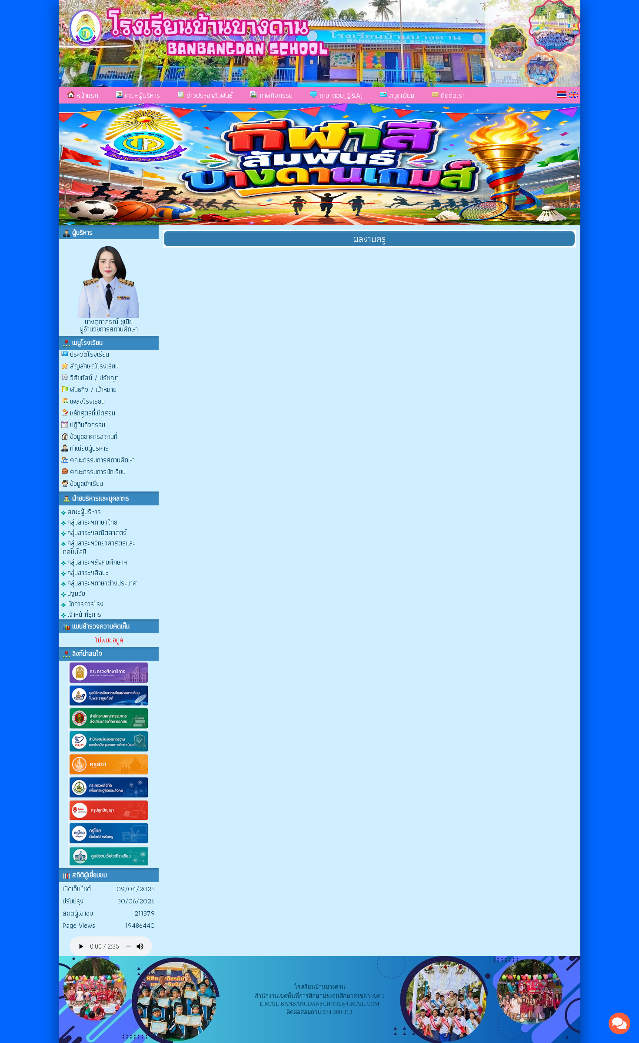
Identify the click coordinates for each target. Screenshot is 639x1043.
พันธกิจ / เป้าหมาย (93, 389)
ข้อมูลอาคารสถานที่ (93, 436)
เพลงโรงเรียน (87, 401)
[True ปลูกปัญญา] (108, 819)
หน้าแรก (86, 95)
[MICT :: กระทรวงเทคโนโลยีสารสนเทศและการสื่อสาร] (108, 797)
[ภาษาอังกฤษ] (573, 94)
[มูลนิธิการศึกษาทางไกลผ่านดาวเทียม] (108, 705)
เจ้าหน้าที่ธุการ (83, 614)
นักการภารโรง (84, 603)
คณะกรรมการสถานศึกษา (102, 460)
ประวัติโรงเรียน (89, 354)
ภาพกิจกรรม (275, 95)
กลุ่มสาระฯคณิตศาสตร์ (96, 532)
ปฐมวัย (75, 593)
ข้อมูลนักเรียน (86, 483)
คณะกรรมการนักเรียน (98, 471)
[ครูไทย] (108, 842)
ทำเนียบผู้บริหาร (89, 448)
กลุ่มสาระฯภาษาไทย (91, 522)
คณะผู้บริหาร (141, 95)
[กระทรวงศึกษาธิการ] (108, 682)
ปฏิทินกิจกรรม (87, 424)
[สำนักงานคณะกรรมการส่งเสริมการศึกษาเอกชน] (108, 728)
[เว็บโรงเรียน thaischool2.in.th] (108, 865)
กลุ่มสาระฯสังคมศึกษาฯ (96, 562)
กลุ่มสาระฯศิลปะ (87, 572)
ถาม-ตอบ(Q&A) (340, 95)
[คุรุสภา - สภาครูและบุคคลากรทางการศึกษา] (108, 774)
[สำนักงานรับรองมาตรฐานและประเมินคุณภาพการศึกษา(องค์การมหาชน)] (108, 751)
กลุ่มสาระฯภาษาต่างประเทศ (101, 583)
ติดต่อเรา (452, 95)
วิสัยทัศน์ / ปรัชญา (94, 377)
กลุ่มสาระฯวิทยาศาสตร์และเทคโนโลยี (98, 547)
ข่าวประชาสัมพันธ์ (208, 95)
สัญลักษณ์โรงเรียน (94, 366)
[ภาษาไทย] (561, 94)
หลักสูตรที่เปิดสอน (92, 413)
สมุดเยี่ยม (400, 95)
